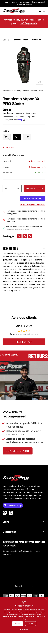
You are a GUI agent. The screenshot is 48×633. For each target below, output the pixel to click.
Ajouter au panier (34, 188)
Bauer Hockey (14, 90)
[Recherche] (36, 10)
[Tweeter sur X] (19, 236)
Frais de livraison (9, 113)
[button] (40, 10)
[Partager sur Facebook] (25, 236)
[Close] (45, 599)
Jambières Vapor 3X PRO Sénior (27, 39)
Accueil (6, 39)
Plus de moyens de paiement (32, 204)
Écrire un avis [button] (24, 341)
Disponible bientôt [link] (17, 450)
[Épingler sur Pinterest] (30, 236)
